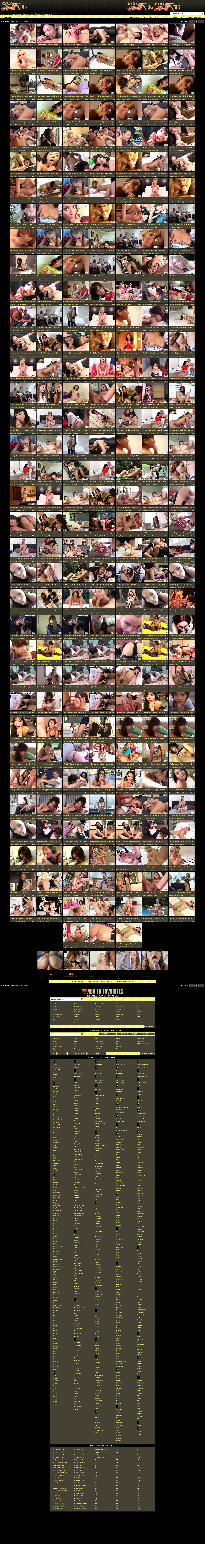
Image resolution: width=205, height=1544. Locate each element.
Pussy (11, 47)
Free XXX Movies (149, 1026)
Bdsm (38, 458)
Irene (75, 1044)
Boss (64, 150)
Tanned (171, 895)
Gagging (124, 99)
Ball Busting (56, 1192)
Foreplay (50, 792)
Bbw (117, 176)
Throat (148, 227)
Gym (117, 1011)
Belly (54, 1249)
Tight (170, 690)
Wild (144, 99)
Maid (16, 124)
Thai (15, 304)
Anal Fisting (56, 1124)
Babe (127, 47)
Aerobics (55, 1094)
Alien (54, 1104)
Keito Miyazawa (99, 1041)
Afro (54, 1099)
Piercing (76, 484)
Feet (179, 407)
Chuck (55, 1044)
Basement (56, 1213)
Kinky (101, 330)
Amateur (118, 73)
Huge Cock (184, 356)
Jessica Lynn (78, 1049)
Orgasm (184, 818)
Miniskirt (130, 587)
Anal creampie (57, 1017)
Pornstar (157, 99)
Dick (49, 176)
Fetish (170, 47)
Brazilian (55, 1336)
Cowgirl (65, 73)
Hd (73, 227)
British (54, 1341)
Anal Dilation (56, 1122)
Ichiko (75, 1041)
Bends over (77, 1014)
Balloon (55, 1190)
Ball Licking (77, 47)
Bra (127, 330)
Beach (55, 1228)
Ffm (49, 407)
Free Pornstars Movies (148, 1053)
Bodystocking (57, 1305)
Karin (96, 1038)
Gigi (54, 1049)
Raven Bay (119, 1049)
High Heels (183, 150)
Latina (127, 150)
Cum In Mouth (130, 433)
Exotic (38, 227)
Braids (55, 1333)
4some (55, 1009)
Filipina (97, 1022)
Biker (54, 1274)
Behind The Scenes (58, 1246)
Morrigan (119, 1046)
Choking (101, 381)
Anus (54, 1137)
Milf (67, 124)
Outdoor (178, 150)
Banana (55, 1200)
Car (184, 279)
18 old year (56, 1004)
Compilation (69, 253)
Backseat (55, 1182)
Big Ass (102, 484)
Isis (75, 1046)
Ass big (76, 1004)
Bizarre (76, 1019)
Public (170, 124)
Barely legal (77, 1006)
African (55, 1096)
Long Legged (152, 869)
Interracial (154, 176)
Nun (138, 1009)
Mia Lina (118, 1041)
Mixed (33, 47)
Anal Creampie (57, 1119)
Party (96, 202)
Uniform (150, 818)
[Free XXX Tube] (14, 11)
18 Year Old (56, 1067)
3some (49, 356)
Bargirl (55, 1208)
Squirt (77, 895)
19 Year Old (56, 1069)
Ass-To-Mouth (57, 1160)
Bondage (55, 1310)
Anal (153, 99)
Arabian (55, 1140)
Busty (75, 176)
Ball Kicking (56, 1195)
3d (53, 1072)
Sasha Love (140, 1038)
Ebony (103, 279)
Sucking (71, 47)
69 (149, 47)
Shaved (132, 869)
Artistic (55, 1148)
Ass (102, 73)
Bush (54, 1354)
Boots (54, 1315)
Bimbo (55, 1279)
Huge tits (118, 1019)
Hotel (175, 792)
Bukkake (55, 1346)
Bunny (55, 1348)
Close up (24, 73)
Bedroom (55, 1241)
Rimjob (20, 150)
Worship (178, 47)
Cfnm (38, 47)
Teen (76, 227)
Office (129, 458)
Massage (171, 356)
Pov (71, 227)
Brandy (55, 1041)
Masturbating (13, 561)
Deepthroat (148, 99)
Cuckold (25, 818)
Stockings (18, 227)
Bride (54, 1338)
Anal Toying (127, 484)
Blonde (105, 613)
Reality (131, 73)
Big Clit (55, 1261)
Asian (144, 73)
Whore (147, 638)
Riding (125, 304)
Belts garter (77, 1011)
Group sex (119, 1009)
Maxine (118, 1038)
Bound (55, 1325)
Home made (119, 1014)
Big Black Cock (49, 202)
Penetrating (157, 150)
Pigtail (91, 73)
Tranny (139, 1022)
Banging (55, 1203)
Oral (99, 613)
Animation (56, 1130)
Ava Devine (56, 1038)
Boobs (117, 47)
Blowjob (55, 1300)
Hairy (25, 433)
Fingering (131, 47)
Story (138, 1017)
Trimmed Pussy (185, 433)
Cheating (53, 510)
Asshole (55, 1165)
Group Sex (42, 561)
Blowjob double (99, 1004)
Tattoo (98, 253)
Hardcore (16, 47)
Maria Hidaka (99, 1049)
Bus (54, 1351)
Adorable (55, 1089)
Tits (26, 47)
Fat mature (98, 1019)
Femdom (68, 510)
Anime (55, 1132)
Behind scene (78, 1009)
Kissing (148, 381)
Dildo (177, 561)
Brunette (148, 73)
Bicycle (55, 1256)
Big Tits (180, 227)
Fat (174, 510)
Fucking (24, 202)
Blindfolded (56, 1292)
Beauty (158, 381)
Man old (139, 1004)
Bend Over (151, 484)
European (145, 47)
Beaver (55, 1238)
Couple (76, 73)
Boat (54, 1302)
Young (46, 407)
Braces (55, 1331)
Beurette (55, 1254)
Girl (47, 73)
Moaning (175, 381)
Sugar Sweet (141, 1041)
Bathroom (56, 1221)
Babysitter (56, 1180)
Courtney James (57, 1046)
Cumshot (48, 767)
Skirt (138, 1014)
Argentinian (56, 1142)
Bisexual (55, 1282)
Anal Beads (56, 1117)
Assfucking (56, 1163)
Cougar (70, 561)
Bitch (54, 1284)
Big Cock (19, 73)
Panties (185, 304)
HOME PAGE (7, 17)
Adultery (55, 1091)
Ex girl (97, 1017)
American (55, 1109)
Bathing (55, 1218)
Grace (76, 1038)
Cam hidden (98, 1006)
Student (127, 869)
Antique (55, 1135)
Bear (54, 1233)
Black (75, 1022)
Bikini (148, 279)
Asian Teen (181, 381)
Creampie (122, 47)
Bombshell (56, 1308)
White (76, 202)
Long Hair (77, 381)
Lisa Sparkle (98, 1046)
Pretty (124, 792)
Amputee (55, 1112)
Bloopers (55, 1297)
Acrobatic (55, 1086)
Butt (54, 1359)
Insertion (45, 613)
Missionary (132, 150)
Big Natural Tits (57, 1267)
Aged (54, 1101)
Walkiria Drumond (142, 1044)
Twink (76, 664)
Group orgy (119, 1006)
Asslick (129, 279)
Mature (70, 124)
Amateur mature (57, 1014)
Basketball (56, 1215)
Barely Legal (56, 1205)
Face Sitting (102, 433)
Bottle (54, 1323)
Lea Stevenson (99, 1044)
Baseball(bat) (57, 1210)
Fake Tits (105, 947)
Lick (174, 47)
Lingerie (71, 458)
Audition (103, 458)
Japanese (22, 47)
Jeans (102, 741)
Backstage (56, 1185)
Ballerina (55, 1187)
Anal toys (55, 1019)
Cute (73, 869)
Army (54, 1145)
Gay (73, 664)
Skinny (144, 150)
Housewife (100, 638)
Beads (55, 1231)
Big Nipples (56, 1269)
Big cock (76, 1017)
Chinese (151, 150)
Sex (44, 73)
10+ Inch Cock (57, 1064)
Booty (54, 1318)
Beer (54, 1244)
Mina (117, 1044)
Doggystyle (105, 47)
